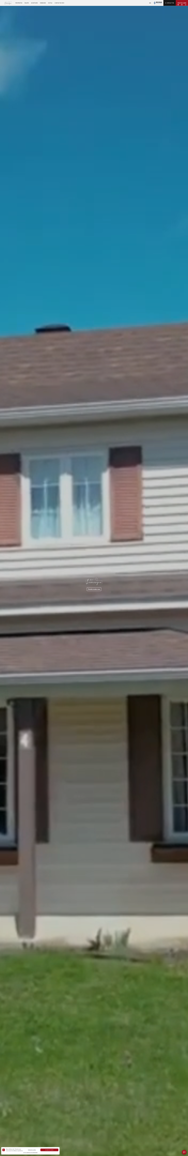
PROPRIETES (18, 3)
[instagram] (185, 5)
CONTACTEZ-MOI (59, 3)
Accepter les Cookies (49, 1149)
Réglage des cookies (32, 1149)
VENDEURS (43, 3)
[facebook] (181, 5)
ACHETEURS (34, 3)
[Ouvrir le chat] (184, 1152)
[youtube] (178, 5)
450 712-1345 (181, 3)
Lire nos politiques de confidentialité (30, 1152)
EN (150, 3)
